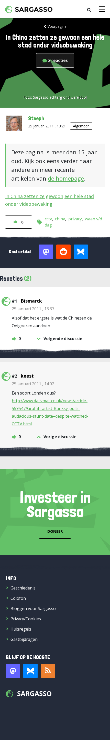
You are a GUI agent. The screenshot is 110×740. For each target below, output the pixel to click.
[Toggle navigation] (102, 9)
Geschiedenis (23, 588)
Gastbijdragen (24, 639)
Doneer (55, 531)
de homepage (66, 178)
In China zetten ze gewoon (34, 196)
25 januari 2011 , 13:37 (33, 309)
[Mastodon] (13, 671)
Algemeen (81, 126)
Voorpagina (57, 26)
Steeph (36, 118)
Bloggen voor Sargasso (33, 608)
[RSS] (48, 671)
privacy (75, 219)
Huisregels (20, 629)
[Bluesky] (30, 671)
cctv (48, 219)
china (60, 219)
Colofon (18, 598)
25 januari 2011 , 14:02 (33, 384)
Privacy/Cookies (25, 619)
